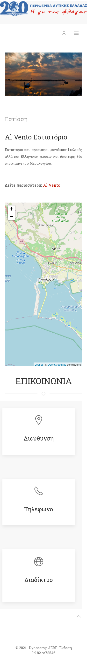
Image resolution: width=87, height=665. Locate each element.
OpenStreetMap (57, 364)
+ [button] (11, 209)
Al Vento (51, 185)
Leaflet (39, 364)
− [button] (11, 216)
